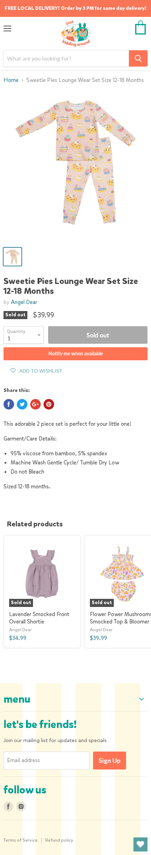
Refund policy (59, 840)
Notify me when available (75, 353)
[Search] (138, 58)
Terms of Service (21, 840)
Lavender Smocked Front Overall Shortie (39, 617)
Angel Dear (24, 302)
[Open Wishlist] (140, 844)
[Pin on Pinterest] (49, 404)
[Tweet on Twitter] (22, 404)
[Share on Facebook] (9, 404)
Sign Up (109, 760)
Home (11, 80)
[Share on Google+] (35, 404)
